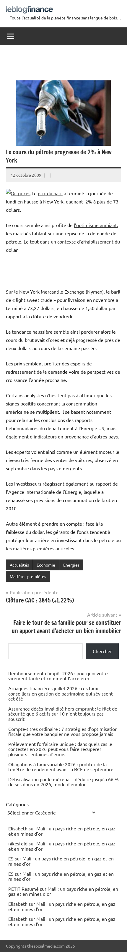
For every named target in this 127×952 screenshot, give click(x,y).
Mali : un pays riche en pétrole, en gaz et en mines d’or (61, 831)
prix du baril (50, 193)
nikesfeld (17, 843)
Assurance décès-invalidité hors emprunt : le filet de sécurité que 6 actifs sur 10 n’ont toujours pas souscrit (62, 714)
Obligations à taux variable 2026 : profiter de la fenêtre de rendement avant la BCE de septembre (60, 766)
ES (11, 858)
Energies (71, 564)
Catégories (17, 804)
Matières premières (28, 576)
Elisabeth (17, 904)
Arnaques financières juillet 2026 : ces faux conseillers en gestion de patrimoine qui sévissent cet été (60, 693)
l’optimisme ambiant (95, 225)
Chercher (102, 651)
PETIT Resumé (23, 889)
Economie (46, 564)
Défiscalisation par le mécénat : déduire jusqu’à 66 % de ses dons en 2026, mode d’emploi (63, 781)
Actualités (19, 564)
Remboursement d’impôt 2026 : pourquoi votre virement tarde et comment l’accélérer (58, 675)
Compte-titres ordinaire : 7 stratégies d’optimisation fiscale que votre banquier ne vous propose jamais (63, 731)
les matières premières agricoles (40, 548)
